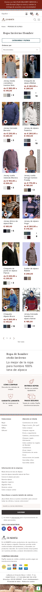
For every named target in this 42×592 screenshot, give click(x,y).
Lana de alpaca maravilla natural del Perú (15, 474)
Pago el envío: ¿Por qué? (31, 425)
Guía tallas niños (28, 460)
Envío (24, 455)
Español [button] (5, 14)
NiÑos (4, 428)
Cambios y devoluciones (31, 435)
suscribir (21, 512)
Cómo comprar (27, 428)
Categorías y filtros (21, 40)
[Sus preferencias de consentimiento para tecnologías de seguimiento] (38, 588)
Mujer (4, 423)
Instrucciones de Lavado (31, 457)
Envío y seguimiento (29, 433)
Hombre (4, 425)
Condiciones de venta (30, 423)
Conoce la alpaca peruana (10, 477)
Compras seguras (28, 430)
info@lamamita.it (32, 579)
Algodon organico (8, 482)
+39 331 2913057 (16, 579)
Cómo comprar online (9, 490)
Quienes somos (7, 487)
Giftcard (4, 430)
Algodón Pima (6, 485)
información (15, 517)
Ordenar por (7, 45)
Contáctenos (27, 448)
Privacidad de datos (14, 581)
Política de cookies (28, 581)
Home (4, 26)
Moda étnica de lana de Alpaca (12, 472)
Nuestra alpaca (7, 479)
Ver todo (21, 342)
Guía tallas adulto (28, 463)
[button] (31, 14)
